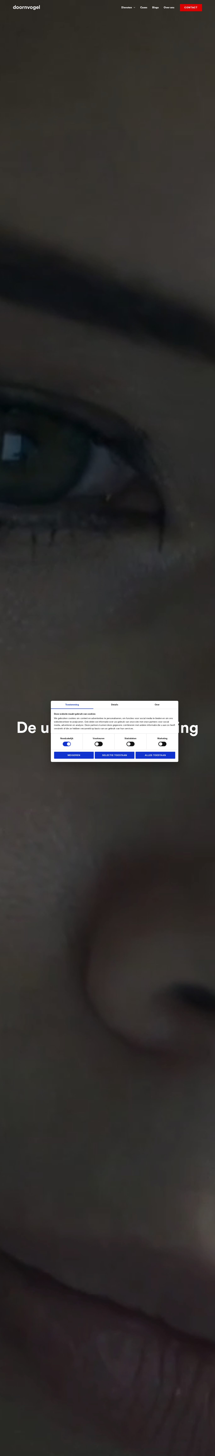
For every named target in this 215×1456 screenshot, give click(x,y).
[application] (133, 7)
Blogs (155, 7)
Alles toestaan (155, 755)
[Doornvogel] (26, 7)
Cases (143, 7)
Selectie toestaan (114, 755)
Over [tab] (157, 704)
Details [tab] (114, 704)
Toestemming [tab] (72, 704)
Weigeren (74, 755)
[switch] (99, 744)
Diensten (126, 7)
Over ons (169, 7)
